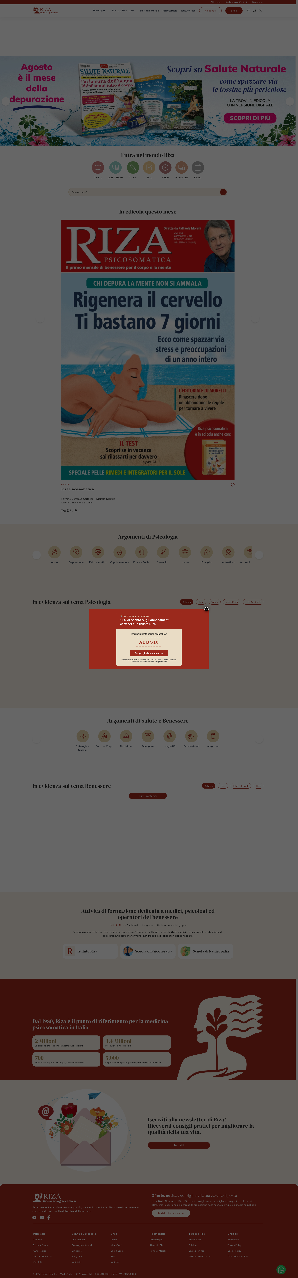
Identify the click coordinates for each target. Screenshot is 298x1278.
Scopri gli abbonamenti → (149, 653)
